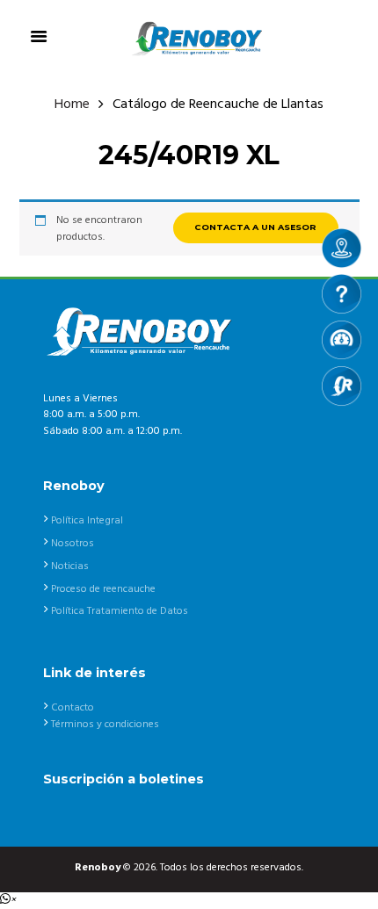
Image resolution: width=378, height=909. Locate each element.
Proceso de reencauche (103, 589)
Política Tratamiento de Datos (119, 611)
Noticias (70, 566)
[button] (8, 900)
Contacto (72, 708)
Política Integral (87, 521)
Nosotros (72, 543)
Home (72, 105)
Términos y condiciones (105, 724)
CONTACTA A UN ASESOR (255, 227)
